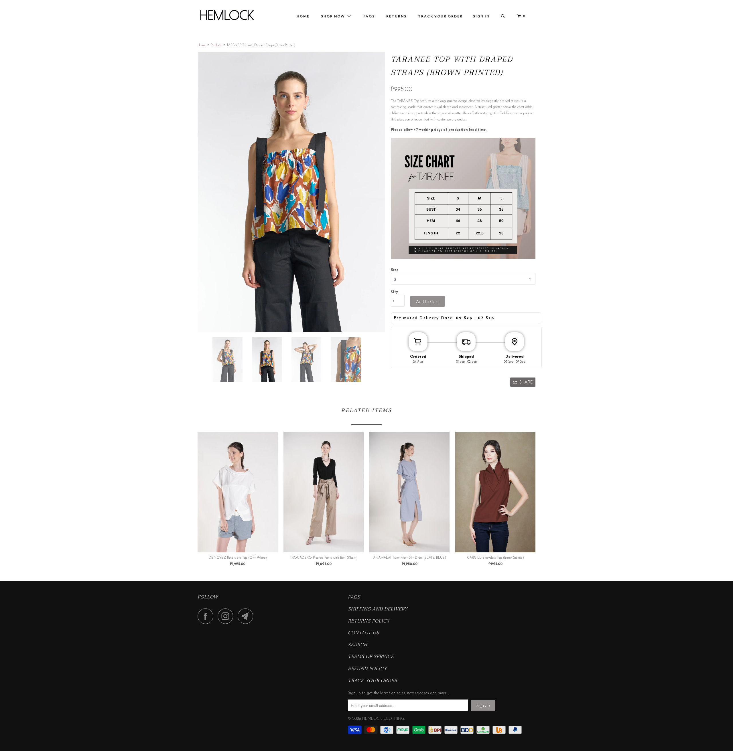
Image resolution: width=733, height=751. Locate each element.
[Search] (503, 16)
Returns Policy (369, 621)
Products (216, 45)
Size (395, 270)
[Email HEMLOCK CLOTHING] (247, 616)
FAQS (354, 597)
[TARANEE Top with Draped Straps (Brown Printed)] (291, 192)
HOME (303, 16)
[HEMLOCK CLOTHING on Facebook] (207, 616)
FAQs (369, 16)
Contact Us (363, 633)
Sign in (481, 16)
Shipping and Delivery (378, 609)
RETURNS (396, 16)
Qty (394, 292)
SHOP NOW (334, 16)
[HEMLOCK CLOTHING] (227, 15)
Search (357, 645)
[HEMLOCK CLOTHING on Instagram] (227, 616)
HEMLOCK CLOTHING (383, 719)
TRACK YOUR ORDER (440, 16)
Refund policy (367, 669)
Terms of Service (371, 657)
